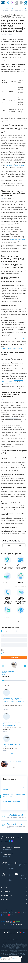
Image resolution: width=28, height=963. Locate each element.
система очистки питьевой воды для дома (14, 165)
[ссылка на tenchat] (21, 932)
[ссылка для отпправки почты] (21, 9)
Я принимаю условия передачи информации (8, 653)
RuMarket (12, 915)
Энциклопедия (9, 779)
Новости (6, 686)
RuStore (5, 915)
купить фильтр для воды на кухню (18, 239)
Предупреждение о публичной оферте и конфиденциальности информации (14, 951)
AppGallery (23, 912)
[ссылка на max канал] (12, 2)
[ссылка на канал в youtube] (7, 932)
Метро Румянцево (7, 849)
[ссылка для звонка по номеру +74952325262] (16, 9)
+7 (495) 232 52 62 (13, 837)
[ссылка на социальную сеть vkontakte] (4, 932)
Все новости (14, 753)
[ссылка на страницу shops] (7, 9)
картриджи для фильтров (12, 417)
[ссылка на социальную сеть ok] (14, 932)
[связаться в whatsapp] (11, 9)
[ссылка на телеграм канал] (8, 2)
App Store (5, 912)
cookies (14, 958)
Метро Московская (7, 856)
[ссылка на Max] (24, 932)
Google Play (14, 912)
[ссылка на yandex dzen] (17, 932)
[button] (25, 666)
